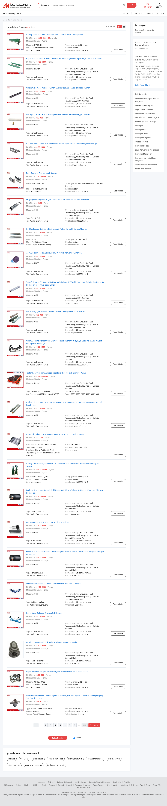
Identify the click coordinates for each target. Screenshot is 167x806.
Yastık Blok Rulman (143, 168)
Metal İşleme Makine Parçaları (147, 117)
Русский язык (98, 785)
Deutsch (69, 785)
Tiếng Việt (156, 785)
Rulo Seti (11, 759)
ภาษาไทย (139, 785)
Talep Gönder (118, 49)
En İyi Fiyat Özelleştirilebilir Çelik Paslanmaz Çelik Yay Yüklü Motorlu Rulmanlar (57, 199)
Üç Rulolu (24, 759)
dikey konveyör (14, 765)
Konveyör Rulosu (142, 146)
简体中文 (27, 785)
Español (61, 785)
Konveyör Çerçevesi (143, 137)
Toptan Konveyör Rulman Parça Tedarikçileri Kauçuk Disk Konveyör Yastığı (56, 373)
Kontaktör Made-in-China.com (99, 782)
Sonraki (94, 725)
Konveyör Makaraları (143, 154)
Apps (149, 13)
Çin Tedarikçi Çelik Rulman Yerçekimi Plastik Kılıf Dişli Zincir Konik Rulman (55, 311)
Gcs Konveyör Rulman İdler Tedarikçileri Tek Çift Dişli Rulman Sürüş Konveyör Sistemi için (61, 143)
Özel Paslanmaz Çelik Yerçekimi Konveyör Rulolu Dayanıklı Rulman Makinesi (56, 229)
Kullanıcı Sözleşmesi (64, 782)
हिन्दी (132, 785)
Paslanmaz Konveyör (55, 765)
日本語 (44, 785)
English (18, 785)
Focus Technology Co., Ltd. (82, 792)
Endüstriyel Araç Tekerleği (145, 121)
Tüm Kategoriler (12, 13)
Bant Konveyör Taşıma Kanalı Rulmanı (41, 173)
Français (52, 785)
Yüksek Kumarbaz (56, 759)
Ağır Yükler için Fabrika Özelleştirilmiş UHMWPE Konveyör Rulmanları (54, 253)
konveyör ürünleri (75, 759)
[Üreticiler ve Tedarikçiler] (17, 5)
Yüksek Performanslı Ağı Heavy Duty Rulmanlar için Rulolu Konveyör (53, 583)
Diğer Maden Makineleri (144, 109)
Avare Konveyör (141, 142)
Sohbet (78, 737)
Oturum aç (160, 7)
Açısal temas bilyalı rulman (146, 164)
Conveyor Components (144, 30)
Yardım (137, 13)
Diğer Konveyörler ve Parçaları (147, 150)
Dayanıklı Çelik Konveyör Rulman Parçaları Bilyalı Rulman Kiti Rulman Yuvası (57, 671)
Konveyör (139, 125)
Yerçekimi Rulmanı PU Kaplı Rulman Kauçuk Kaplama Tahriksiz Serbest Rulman (58, 88)
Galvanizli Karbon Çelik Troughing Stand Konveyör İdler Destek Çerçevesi (55, 434)
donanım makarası (95, 759)
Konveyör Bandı (141, 129)
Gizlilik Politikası (80, 782)
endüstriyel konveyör (33, 765)
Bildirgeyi (51, 782)
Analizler (127, 782)
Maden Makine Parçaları (145, 113)
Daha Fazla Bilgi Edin (144, 85)
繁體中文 (36, 785)
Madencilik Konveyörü (144, 105)
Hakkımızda (41, 782)
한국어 (108, 785)
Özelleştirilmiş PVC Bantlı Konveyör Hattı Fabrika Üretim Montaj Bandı (54, 34)
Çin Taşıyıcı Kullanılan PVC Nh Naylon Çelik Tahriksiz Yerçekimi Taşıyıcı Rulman (58, 114)
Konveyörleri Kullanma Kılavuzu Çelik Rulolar (44, 613)
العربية (115, 785)
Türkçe (148, 785)
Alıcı (124, 13)
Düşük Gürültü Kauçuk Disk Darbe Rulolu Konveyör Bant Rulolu (51, 642)
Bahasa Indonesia (83, 787)
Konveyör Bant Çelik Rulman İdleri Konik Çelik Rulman (47, 522)
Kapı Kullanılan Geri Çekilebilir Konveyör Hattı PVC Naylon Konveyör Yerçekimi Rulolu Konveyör (64, 58)
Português (78, 785)
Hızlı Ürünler (117, 782)
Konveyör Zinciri (141, 133)
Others (138, 32)
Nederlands (124, 785)
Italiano (87, 785)
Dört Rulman (38, 759)
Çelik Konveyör (114, 759)
